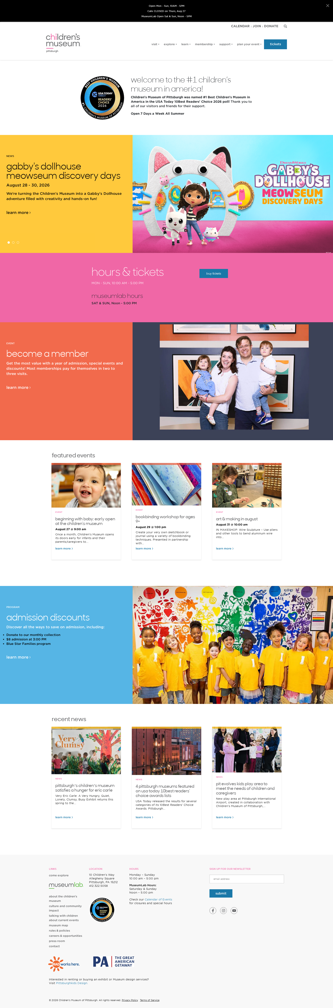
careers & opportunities (65, 935)
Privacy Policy (130, 1000)
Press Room (57, 941)
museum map (58, 925)
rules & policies (59, 930)
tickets (275, 44)
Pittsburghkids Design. (72, 983)
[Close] (327, 5)
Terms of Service (149, 1000)
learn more (17, 212)
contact (54, 946)
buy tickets (213, 273)
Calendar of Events (158, 899)
